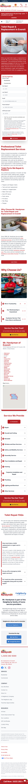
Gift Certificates (5, 721)
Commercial (7, 83)
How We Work (5, 686)
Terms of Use (4, 746)
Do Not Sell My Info (5, 755)
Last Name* (5, 92)
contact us (20, 70)
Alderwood (6, 353)
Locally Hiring (5, 724)
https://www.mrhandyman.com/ (12, 128)
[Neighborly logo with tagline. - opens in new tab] (21, 593)
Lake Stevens (7, 364)
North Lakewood (8, 380)
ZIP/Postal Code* (6, 110)
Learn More (14, 262)
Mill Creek (6, 373)
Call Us (21, 6)
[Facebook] (2, 668)
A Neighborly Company (7, 696)
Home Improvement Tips (8, 714)
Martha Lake (7, 369)
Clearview (6, 360)
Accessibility (4, 752)
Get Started (15, 6)
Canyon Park (7, 358)
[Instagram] (9, 668)
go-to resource (6, 526)
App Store (15, 637)
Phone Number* (6, 104)
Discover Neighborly (13, 625)
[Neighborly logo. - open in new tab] (5, 1)
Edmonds (6, 361)
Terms (8, 134)
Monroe (6, 374)
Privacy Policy (15, 134)
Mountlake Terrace (8, 376)
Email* (3, 98)
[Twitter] (6, 668)
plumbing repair (15, 557)
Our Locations (5, 718)
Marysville (6, 370)
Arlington (6, 354)
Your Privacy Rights (8, 758)
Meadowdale (7, 371)
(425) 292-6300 (9, 656)
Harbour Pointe (7, 363)
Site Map (3, 727)
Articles (3, 711)
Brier (5, 357)
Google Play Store (15, 641)
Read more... (6, 383)
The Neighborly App (6, 699)
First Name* (5, 86)
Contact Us (4, 690)
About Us (3, 693)
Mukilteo (6, 377)
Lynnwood (6, 366)
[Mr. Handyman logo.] (7, 594)
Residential (7, 80)
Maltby (5, 367)
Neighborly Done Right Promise (10, 253)
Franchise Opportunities (7, 702)
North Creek (7, 379)
